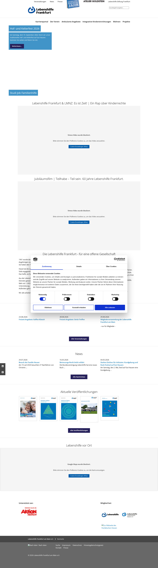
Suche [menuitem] (58, 545)
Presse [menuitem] (65, 548)
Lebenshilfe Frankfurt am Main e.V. (41, 539)
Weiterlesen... (17, 46)
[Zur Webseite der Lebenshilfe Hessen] (129, 523)
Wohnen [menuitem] (116, 21)
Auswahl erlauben (79, 307)
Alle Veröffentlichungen (79, 430)
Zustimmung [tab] (47, 266)
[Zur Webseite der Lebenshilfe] (110, 523)
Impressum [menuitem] (66, 545)
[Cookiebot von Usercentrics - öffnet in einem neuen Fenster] (115, 259)
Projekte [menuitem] (126, 21)
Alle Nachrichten (79, 377)
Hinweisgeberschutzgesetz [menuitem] (93, 545)
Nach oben (42, 545)
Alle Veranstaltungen (79, 339)
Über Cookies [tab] (111, 266)
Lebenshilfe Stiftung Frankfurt (119, 1)
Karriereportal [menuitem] (42, 21)
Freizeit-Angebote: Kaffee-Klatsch (32, 319)
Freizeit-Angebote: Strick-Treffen (72, 319)
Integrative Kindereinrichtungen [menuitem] (97, 21)
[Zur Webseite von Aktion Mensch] (29, 516)
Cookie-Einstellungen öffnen (79, 146)
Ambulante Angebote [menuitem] (71, 21)
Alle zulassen (110, 307)
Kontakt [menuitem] (58, 548)
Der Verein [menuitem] (55, 21)
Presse (60, 1)
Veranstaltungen (40, 1)
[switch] (67, 299)
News (52, 1)
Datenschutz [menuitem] (77, 545)
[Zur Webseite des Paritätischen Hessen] (110, 528)
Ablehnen (48, 307)
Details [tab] (79, 266)
